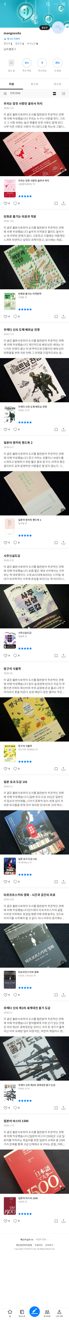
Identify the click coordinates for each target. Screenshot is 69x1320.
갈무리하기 (56, 203)
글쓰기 (34, 1311)
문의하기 (49, 1245)
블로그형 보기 (54, 93)
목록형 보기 (63, 93)
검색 (48, 4)
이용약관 (39, 1245)
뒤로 (5, 4)
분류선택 (5, 93)
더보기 (56, 4)
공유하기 (63, 203)
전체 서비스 (63, 4)
